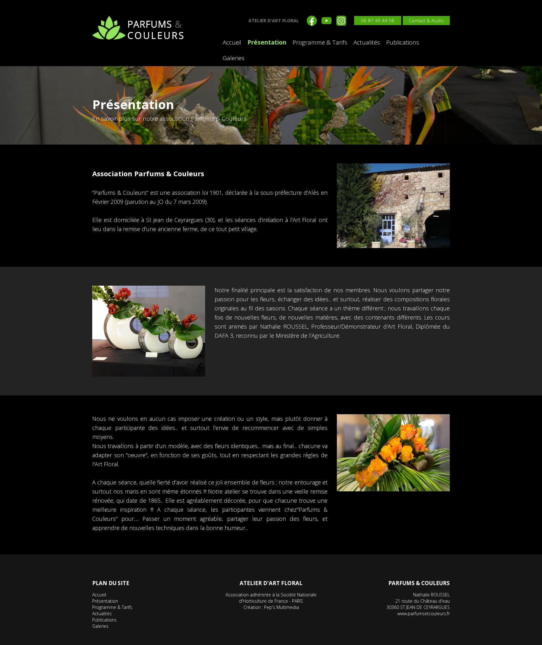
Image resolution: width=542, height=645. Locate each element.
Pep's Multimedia (281, 607)
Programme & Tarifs (320, 42)
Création (252, 607)
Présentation (266, 42)
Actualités (366, 42)
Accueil (232, 42)
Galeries (233, 58)
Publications (402, 42)
